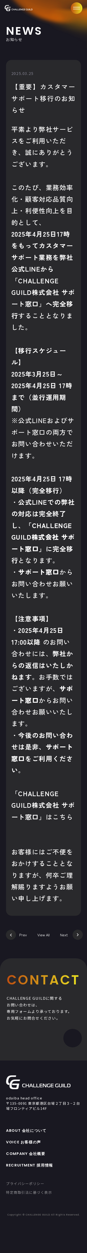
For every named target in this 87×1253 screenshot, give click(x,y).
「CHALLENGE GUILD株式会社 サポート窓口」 (43, 805)
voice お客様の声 (23, 1142)
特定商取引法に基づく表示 (29, 1192)
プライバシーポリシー (25, 1183)
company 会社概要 (25, 1154)
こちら (62, 816)
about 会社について (26, 1130)
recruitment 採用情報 (29, 1165)
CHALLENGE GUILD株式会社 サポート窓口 (43, 292)
